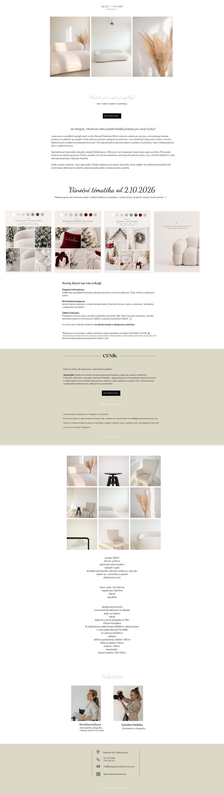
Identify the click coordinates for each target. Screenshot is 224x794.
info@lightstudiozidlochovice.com (144, 418)
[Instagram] (98, 774)
